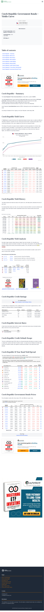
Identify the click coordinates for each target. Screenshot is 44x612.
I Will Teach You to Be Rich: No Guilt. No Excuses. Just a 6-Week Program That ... (22, 289)
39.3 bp (11, 258)
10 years (5, 186)
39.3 (18, 269)
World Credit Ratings (6, 577)
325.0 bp (19, 367)
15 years (5, 188)
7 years (5, 181)
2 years (5, 172)
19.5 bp (11, 256)
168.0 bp (19, 370)
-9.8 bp (20, 381)
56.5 (22, 267)
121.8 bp (19, 372)
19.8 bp (19, 379)
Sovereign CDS (5, 580)
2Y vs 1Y (5, 256)
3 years (5, 174)
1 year (5, 170)
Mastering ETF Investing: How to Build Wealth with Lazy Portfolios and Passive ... (8, 289)
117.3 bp (19, 374)
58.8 (14, 269)
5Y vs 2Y (5, 258)
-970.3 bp (19, 386)
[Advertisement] (21, 7)
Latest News (4, 584)
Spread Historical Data (6, 581)
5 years (5, 177)
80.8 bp (19, 377)
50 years (5, 191)
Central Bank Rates (6, 579)
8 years (5, 183)
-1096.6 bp (19, 388)
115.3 (14, 267)
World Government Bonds (22, 435)
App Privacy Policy (5, 585)
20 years (5, 190)
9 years (5, 184)
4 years (5, 176)
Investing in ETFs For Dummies (36, 288)
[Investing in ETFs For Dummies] (35, 283)
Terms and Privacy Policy (7, 587)
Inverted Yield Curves (6, 583)
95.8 (18, 267)
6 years (5, 179)
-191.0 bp (19, 384)
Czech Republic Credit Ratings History (23, 302)
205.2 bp (19, 368)
